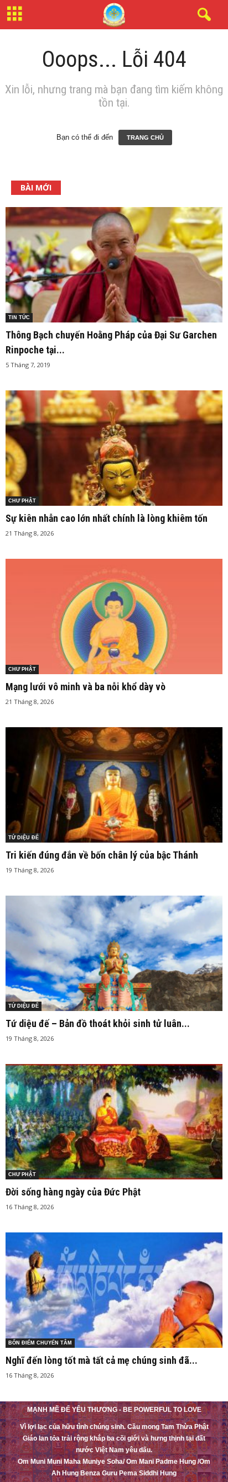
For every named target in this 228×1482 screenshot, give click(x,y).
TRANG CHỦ (145, 137)
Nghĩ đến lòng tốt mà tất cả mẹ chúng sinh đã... (102, 1360)
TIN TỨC (19, 317)
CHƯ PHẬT (22, 501)
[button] (202, 15)
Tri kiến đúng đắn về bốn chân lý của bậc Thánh (102, 855)
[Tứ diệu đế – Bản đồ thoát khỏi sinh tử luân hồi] (114, 953)
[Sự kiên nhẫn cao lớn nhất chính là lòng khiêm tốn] (114, 448)
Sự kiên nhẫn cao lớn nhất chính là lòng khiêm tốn (107, 518)
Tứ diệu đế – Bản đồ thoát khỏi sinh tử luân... (98, 1023)
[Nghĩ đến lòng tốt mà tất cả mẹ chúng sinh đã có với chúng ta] (114, 1290)
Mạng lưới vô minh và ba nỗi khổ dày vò (85, 686)
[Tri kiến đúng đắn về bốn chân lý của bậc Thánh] (114, 785)
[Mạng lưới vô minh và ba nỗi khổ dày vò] (114, 616)
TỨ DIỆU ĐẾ (23, 837)
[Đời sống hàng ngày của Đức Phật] (114, 1121)
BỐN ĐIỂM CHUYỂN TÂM (40, 1343)
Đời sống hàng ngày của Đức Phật (73, 1192)
